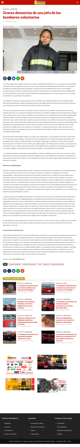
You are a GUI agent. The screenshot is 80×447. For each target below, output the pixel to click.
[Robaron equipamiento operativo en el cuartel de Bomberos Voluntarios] (48, 321)
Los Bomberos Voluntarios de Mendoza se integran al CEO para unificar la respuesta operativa (66, 337)
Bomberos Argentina (15, 264)
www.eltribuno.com (18, 259)
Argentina (13, 9)
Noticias (6, 9)
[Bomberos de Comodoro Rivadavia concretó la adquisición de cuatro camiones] (9, 304)
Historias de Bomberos (64, 430)
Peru (64, 283)
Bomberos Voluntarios (29, 264)
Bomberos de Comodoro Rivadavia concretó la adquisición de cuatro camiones (26, 305)
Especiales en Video (37, 423)
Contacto (7, 427)
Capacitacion (35, 434)
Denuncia (46, 264)
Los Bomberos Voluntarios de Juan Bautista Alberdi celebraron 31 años (28, 336)
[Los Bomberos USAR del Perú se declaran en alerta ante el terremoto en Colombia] (48, 288)
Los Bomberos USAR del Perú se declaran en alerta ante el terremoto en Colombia (66, 288)
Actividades (60, 423)
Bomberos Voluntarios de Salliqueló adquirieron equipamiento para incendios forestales (28, 321)
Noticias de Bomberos (57, 264)
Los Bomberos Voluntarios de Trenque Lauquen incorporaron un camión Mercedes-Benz (66, 305)
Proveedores (8, 430)
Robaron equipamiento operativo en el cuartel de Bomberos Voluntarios (65, 320)
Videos (33, 430)
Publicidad (7, 423)
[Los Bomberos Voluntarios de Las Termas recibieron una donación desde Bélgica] (9, 288)
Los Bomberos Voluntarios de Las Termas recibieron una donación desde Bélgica (28, 288)
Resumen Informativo (38, 427)
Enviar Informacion (10, 434)
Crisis (39, 264)
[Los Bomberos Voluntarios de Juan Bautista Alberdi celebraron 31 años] (9, 337)
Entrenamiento (62, 427)
